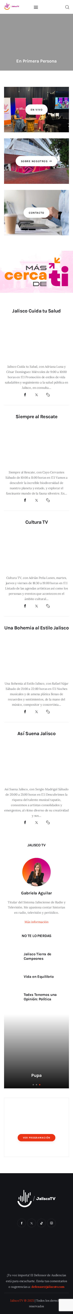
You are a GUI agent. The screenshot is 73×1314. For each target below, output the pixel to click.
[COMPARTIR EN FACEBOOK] (25, 395)
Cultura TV (36, 522)
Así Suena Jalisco (36, 733)
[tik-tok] (41, 1223)
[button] (11, 43)
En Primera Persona (36, 61)
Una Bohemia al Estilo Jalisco (36, 627)
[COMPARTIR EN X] (36, 395)
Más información (36, 922)
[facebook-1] (21, 1223)
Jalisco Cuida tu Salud (36, 310)
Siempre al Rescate (36, 416)
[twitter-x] (31, 1223)
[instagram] (51, 1223)
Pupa (36, 1075)
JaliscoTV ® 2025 (22, 1300)
